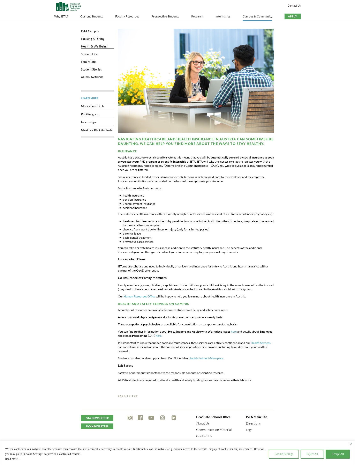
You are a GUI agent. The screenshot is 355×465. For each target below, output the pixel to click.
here (234, 331)
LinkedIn (174, 417)
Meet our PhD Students (97, 130)
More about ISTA (92, 106)
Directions (253, 423)
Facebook (140, 417)
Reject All (312, 454)
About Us (203, 423)
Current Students (91, 16)
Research (197, 16)
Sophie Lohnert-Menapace (206, 358)
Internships (223, 16)
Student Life (89, 54)
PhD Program (90, 114)
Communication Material (214, 430)
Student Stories (91, 69)
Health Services (261, 343)
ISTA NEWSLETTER (97, 418)
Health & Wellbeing (94, 46)
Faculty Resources (127, 16)
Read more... (12, 458)
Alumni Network (92, 77)
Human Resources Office (139, 296)
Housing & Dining (92, 38)
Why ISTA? (61, 16)
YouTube (151, 417)
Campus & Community (257, 16)
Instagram (162, 417)
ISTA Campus (90, 31)
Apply (292, 16)
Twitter (130, 417)
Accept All (338, 454)
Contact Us (294, 5)
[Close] (350, 444)
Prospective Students (165, 16)
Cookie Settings (284, 454)
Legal (249, 430)
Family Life (88, 62)
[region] (177, 453)
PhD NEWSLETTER (97, 426)
